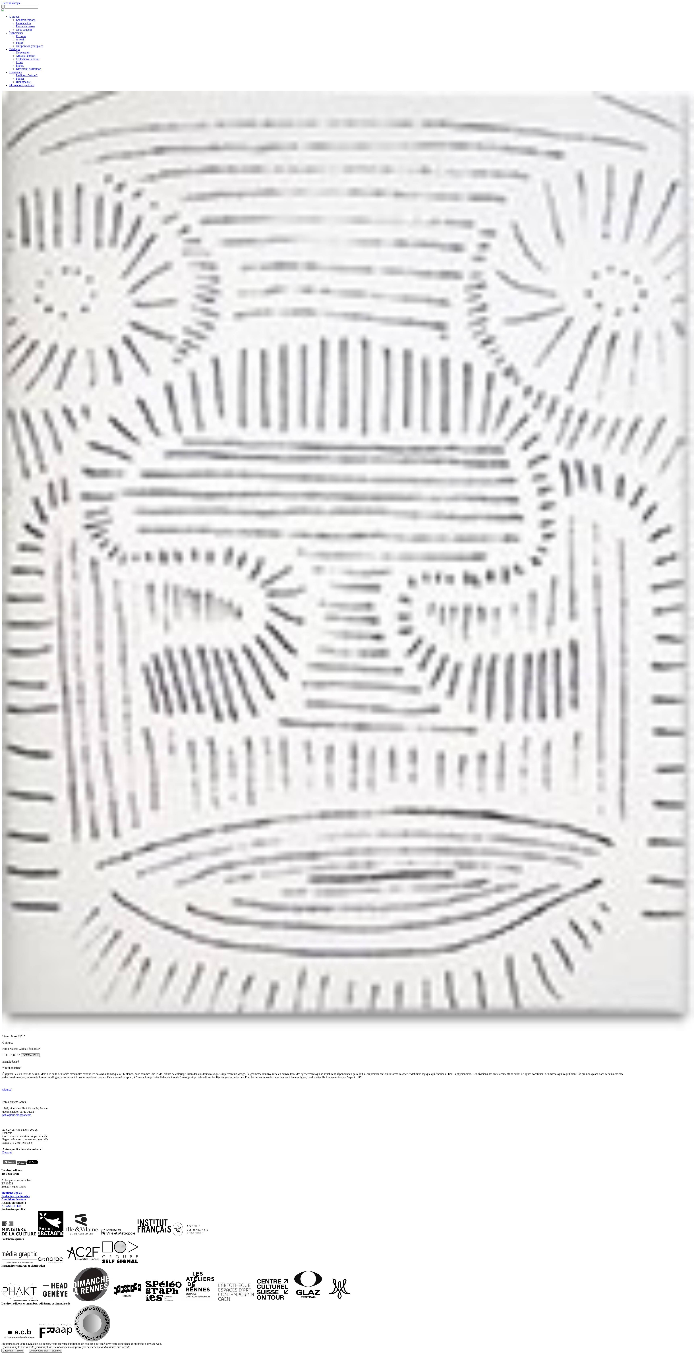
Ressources (15, 72)
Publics (20, 78)
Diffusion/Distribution (28, 68)
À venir (20, 39)
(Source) (7, 1089)
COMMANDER (30, 1055)
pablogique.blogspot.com (16, 1114)
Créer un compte (10, 3)
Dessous (7, 1152)
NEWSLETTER (11, 1205)
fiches (19, 62)
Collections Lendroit (27, 59)
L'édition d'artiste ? (27, 75)
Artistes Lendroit (25, 55)
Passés (19, 42)
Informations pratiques (21, 85)
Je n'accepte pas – (45, 1350)
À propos (14, 16)
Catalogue (14, 49)
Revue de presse (25, 26)
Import (20, 65)
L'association (23, 23)
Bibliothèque (23, 81)
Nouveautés (23, 52)
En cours (21, 36)
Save (22, 1163)
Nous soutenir (24, 29)
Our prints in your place (29, 46)
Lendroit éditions (25, 19)
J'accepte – (13, 1350)
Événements (16, 32)
